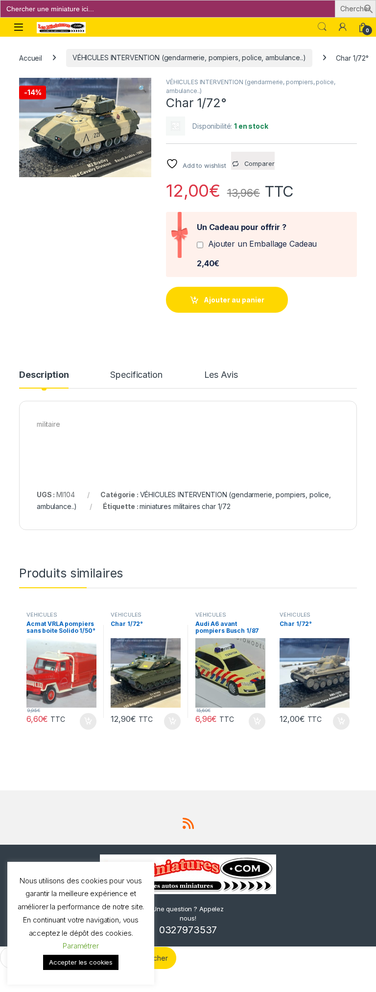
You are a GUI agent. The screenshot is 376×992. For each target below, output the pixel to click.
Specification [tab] (136, 375)
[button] (369, 8)
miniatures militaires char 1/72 (185, 506)
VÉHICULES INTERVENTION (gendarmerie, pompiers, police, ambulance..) (189, 57)
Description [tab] (44, 375)
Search (322, 27)
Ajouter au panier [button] (84, 721)
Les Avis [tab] (221, 375)
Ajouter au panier (234, 300)
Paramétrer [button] (81, 945)
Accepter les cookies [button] (81, 962)
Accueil (30, 57)
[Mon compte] (342, 27)
